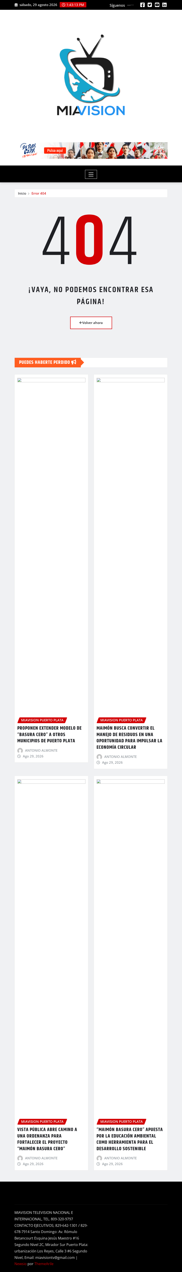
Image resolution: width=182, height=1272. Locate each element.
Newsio (20, 1263)
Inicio (22, 193)
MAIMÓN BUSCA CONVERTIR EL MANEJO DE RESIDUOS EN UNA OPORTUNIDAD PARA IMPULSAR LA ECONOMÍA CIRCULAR (129, 738)
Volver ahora (92, 322)
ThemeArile (43, 1263)
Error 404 (39, 193)
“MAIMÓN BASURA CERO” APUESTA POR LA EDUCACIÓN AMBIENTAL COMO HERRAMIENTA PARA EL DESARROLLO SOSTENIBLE (130, 1139)
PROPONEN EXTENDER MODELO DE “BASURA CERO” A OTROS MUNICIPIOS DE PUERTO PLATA (49, 735)
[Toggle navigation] (91, 174)
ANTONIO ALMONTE (41, 750)
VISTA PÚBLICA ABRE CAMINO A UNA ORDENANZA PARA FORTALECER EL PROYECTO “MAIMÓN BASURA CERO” (47, 1139)
